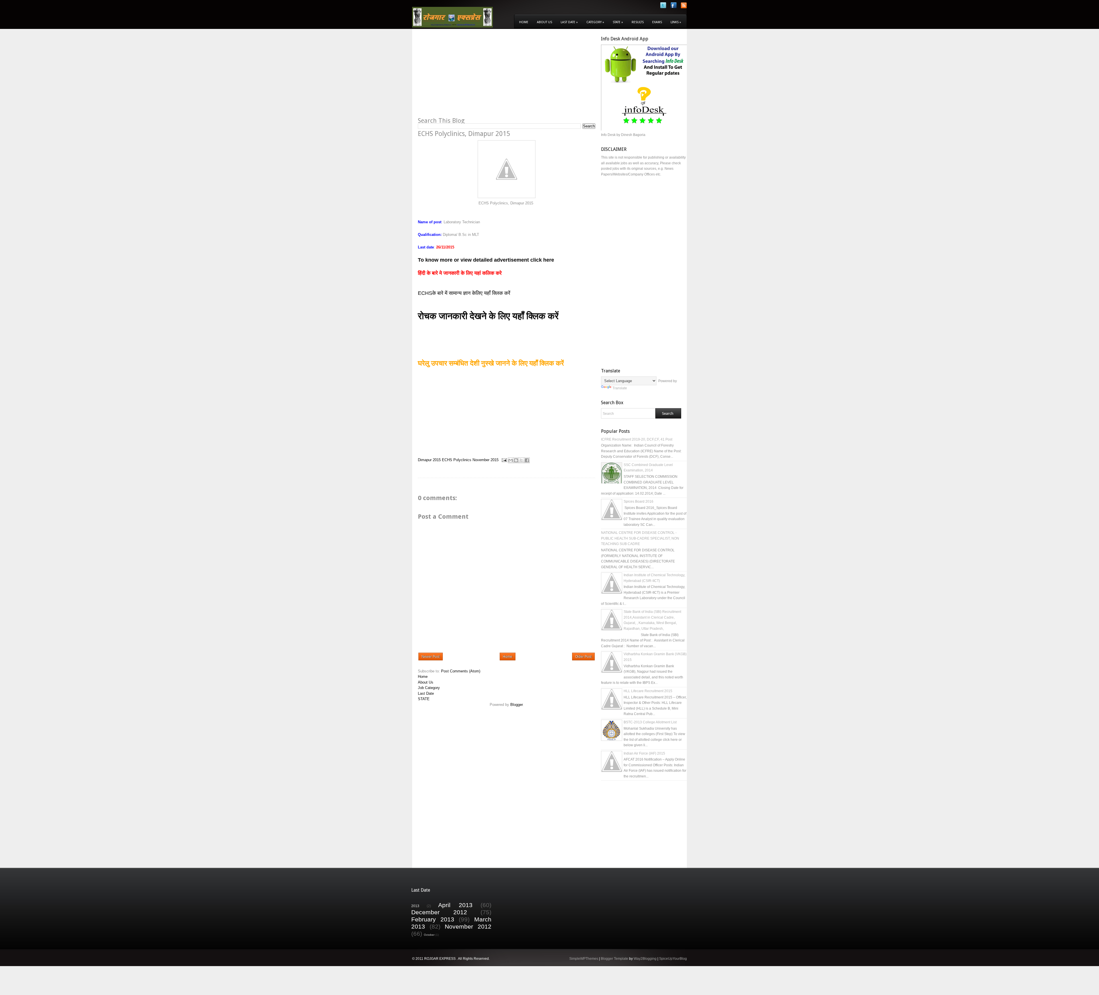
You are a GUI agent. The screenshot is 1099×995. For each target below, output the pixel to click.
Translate (619, 388)
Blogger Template (614, 959)
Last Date (569, 22)
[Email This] (510, 460)
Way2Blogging (645, 959)
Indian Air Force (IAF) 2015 (644, 753)
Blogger (516, 704)
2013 (415, 906)
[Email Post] (504, 460)
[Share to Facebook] (527, 460)
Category (595, 22)
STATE (424, 699)
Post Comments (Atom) (460, 671)
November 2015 (486, 460)
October (429, 934)
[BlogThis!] (516, 460)
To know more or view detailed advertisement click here (486, 260)
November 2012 (468, 926)
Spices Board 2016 (638, 502)
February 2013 (432, 919)
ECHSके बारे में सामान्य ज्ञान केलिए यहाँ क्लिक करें (465, 293)
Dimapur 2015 (429, 460)
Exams (657, 22)
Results (638, 22)
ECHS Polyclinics (456, 460)
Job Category (429, 688)
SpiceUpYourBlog (673, 959)
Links (676, 22)
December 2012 (439, 912)
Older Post (583, 657)
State (618, 22)
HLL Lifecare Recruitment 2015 (648, 691)
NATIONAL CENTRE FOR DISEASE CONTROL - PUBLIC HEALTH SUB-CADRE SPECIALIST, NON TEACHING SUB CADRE (640, 538)
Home (523, 22)
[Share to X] (521, 460)
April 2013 (455, 905)
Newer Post (431, 657)
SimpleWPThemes (583, 959)
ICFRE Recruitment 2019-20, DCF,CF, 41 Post (636, 439)
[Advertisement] (466, 76)
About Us (544, 22)
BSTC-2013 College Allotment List (650, 722)
